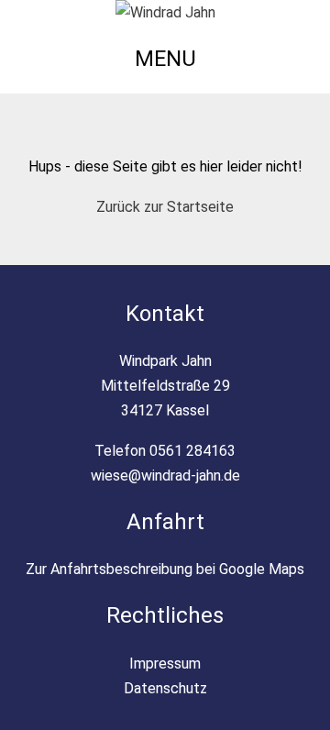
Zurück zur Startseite (165, 207)
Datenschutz (165, 688)
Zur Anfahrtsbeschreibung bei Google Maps (165, 569)
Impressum (165, 663)
